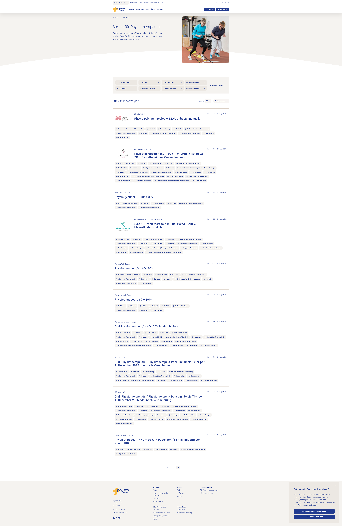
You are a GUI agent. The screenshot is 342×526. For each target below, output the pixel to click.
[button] (208, 101)
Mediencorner (134, 2)
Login (221, 2)
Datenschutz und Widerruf (308, 505)
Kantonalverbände (120, 3)
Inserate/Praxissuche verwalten (160, 494)
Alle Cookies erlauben (314, 517)
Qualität (179, 496)
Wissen (131, 9)
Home (116, 17)
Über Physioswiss (157, 9)
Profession (180, 493)
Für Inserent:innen (206, 493)
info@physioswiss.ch (120, 512)
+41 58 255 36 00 (119, 509)
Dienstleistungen (142, 9)
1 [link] (163, 467)
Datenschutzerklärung (184, 513)
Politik (155, 519)
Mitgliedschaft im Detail (161, 513)
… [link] (170, 467)
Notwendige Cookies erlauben (314, 511)
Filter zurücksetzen (216, 85)
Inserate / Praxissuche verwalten (153, 2)
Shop (140, 2)
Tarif (178, 490)
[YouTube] (119, 517)
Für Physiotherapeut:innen (209, 490)
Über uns (156, 510)
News (155, 490)
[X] (116, 517)
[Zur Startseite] (121, 491)
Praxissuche (210, 9)
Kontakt (156, 499)
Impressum (181, 510)
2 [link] (167, 467)
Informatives (181, 507)
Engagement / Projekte (161, 516)
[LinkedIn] (114, 517)
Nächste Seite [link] (178, 467)
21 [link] (173, 467)
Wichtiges (156, 487)
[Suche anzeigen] (228, 3)
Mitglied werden (223, 9)
